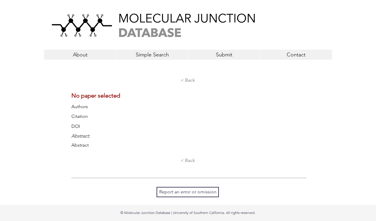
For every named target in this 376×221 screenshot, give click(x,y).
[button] (224, 55)
